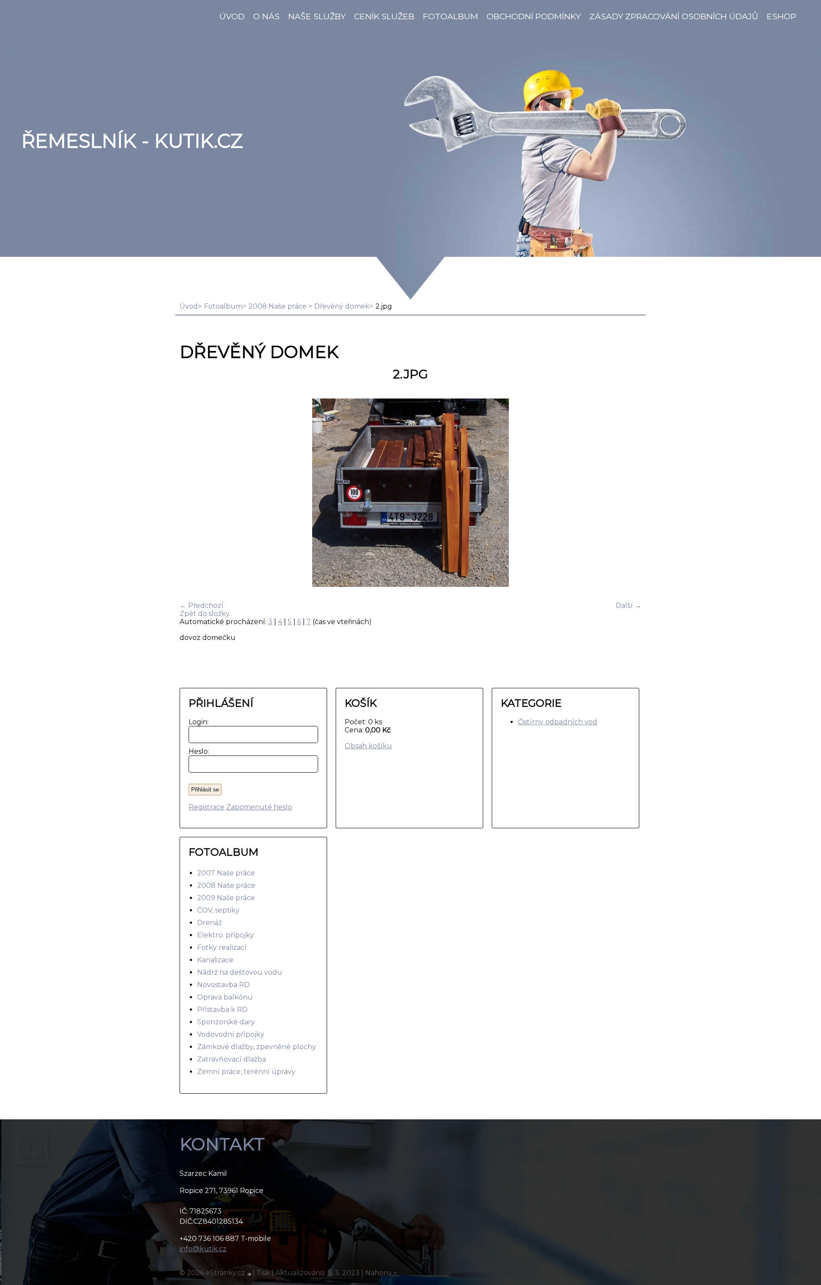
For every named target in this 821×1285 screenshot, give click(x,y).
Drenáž (209, 923)
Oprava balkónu (225, 997)
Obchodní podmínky (534, 16)
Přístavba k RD (222, 1009)
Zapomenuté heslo (259, 807)
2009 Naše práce (226, 898)
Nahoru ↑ (381, 1273)
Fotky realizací (222, 947)
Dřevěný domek (341, 306)
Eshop (781, 16)
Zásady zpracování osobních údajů (673, 16)
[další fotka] (627, 494)
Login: (197, 722)
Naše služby (317, 16)
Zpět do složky (205, 614)
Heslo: (197, 751)
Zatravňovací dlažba (231, 1059)
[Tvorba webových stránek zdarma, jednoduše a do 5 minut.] (250, 1274)
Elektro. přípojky (225, 935)
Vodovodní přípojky (230, 1034)
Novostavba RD (223, 985)
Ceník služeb (384, 16)
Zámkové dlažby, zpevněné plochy (256, 1047)
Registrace (206, 807)
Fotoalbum (450, 16)
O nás (266, 16)
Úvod (232, 16)
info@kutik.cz (203, 1249)
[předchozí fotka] (193, 494)
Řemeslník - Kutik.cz (132, 140)
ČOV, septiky (218, 910)
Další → (628, 605)
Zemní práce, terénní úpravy (246, 1072)
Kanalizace (215, 960)
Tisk (263, 1273)
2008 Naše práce (278, 306)
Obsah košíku (368, 746)
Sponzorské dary (226, 1022)
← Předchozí (202, 605)
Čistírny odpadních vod (557, 722)
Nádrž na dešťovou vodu (239, 972)
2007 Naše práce (226, 873)
